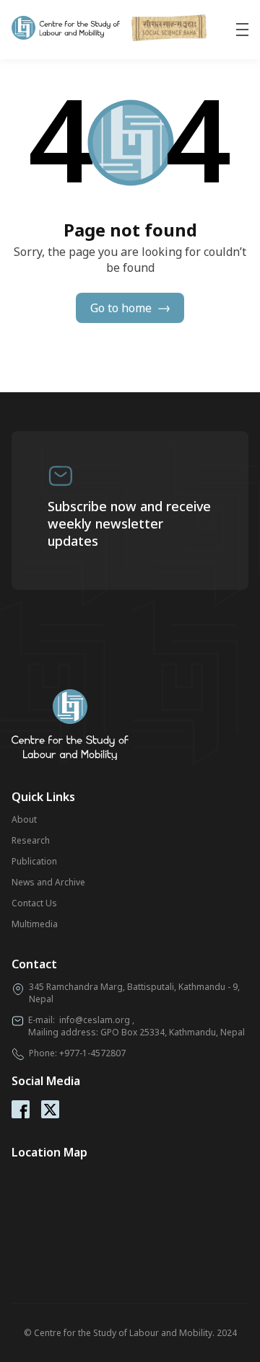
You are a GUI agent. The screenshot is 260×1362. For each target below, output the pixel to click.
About (24, 819)
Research (31, 840)
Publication (34, 861)
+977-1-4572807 (92, 1053)
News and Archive (48, 882)
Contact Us (34, 903)
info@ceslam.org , (96, 1020)
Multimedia (35, 924)
